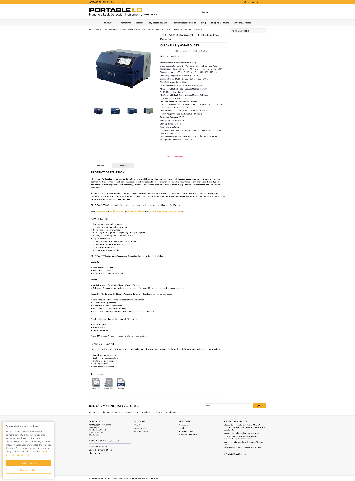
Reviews (123, 165)
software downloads (135, 211)
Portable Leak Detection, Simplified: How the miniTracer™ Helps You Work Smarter (240, 437)
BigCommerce (130, 478)
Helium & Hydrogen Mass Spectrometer (119, 29)
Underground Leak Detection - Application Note (241, 433)
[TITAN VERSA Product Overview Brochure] (96, 383)
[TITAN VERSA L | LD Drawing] (121, 383)
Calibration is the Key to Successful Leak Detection (242, 448)
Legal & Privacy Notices (100, 449)
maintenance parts (117, 211)
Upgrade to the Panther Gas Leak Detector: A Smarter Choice (243, 443)
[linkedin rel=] (226, 459)
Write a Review (200, 51)
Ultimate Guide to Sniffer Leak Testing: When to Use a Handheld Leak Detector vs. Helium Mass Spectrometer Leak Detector (244, 427)
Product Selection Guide (184, 22)
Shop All (108, 22)
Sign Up (254, 2)
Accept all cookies (28, 463)
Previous (91, 67)
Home (91, 29)
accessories (103, 211)
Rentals (139, 22)
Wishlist (137, 425)
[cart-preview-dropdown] (262, 2)
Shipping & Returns (220, 22)
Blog (203, 22)
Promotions (125, 22)
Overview (100, 165)
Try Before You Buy (158, 22)
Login (244, 2)
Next (155, 67)
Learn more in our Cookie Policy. (26, 453)
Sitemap (115, 478)
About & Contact (242, 22)
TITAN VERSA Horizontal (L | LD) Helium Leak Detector (183, 29)
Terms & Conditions (98, 446)
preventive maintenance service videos (165, 211)
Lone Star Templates (150, 478)
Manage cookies (96, 453)
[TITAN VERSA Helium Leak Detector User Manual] (108, 383)
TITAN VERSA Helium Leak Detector (148, 29)
